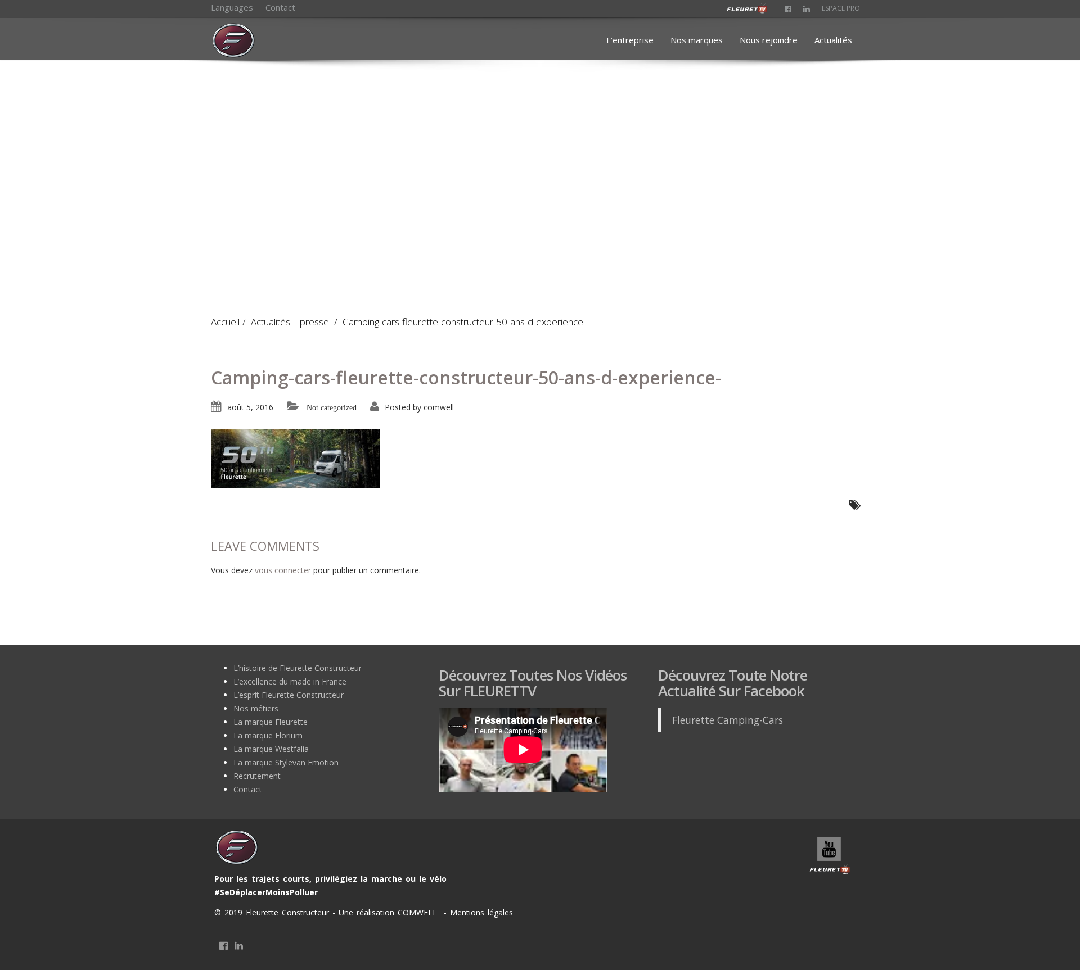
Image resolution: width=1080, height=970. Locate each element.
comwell (439, 407)
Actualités (833, 40)
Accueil (225, 321)
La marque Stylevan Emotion (286, 762)
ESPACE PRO (841, 8)
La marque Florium (268, 735)
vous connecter (283, 570)
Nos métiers (255, 708)
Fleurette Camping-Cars (727, 720)
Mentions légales (480, 912)
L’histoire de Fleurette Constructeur (297, 668)
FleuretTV (830, 857)
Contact (280, 7)
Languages (232, 7)
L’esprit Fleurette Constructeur (288, 695)
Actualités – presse (290, 321)
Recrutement (257, 775)
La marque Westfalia (271, 749)
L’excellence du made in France (289, 681)
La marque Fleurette (270, 722)
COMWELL (419, 912)
